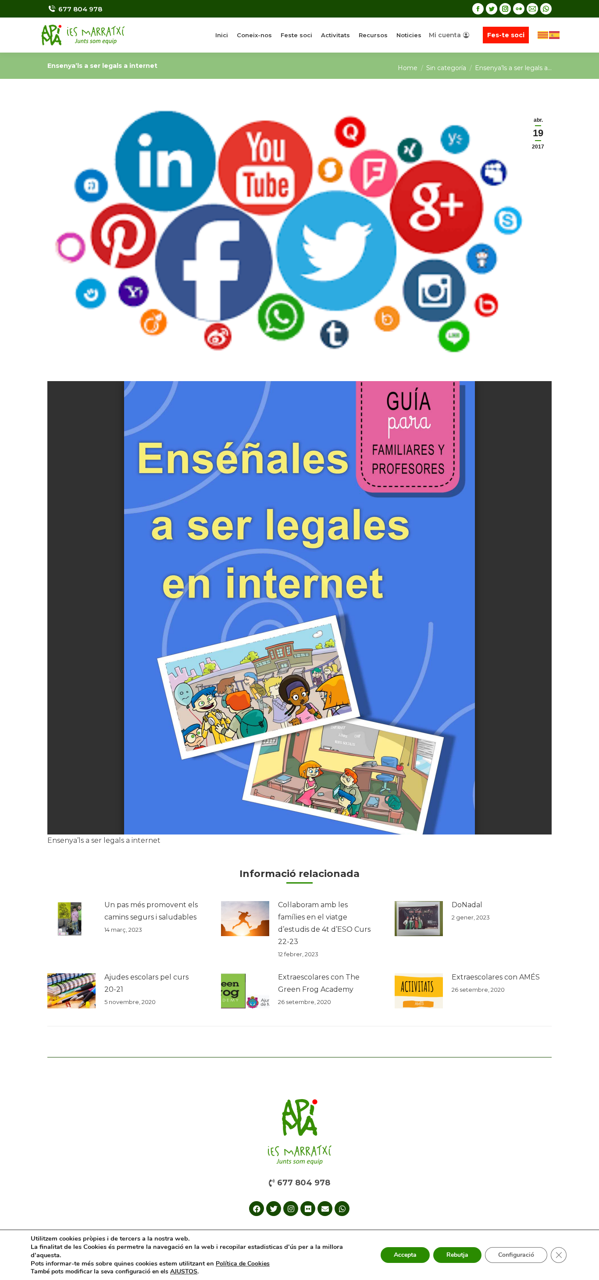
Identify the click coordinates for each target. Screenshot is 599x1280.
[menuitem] (221, 35)
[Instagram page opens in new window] (505, 8)
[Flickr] (307, 1208)
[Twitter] (273, 1208)
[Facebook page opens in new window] (478, 8)
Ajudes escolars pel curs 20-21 (146, 983)
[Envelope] (324, 1208)
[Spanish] (554, 34)
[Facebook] (256, 1208)
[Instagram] (290, 1208)
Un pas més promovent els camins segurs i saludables (151, 911)
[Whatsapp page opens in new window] (546, 8)
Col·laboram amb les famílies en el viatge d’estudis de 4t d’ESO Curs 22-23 (324, 923)
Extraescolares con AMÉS (496, 977)
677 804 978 (80, 9)
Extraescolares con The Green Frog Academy (319, 983)
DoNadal (467, 905)
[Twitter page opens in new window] (491, 8)
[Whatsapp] (342, 1208)
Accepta (405, 1255)
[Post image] (71, 918)
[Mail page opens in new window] (532, 8)
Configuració (516, 1255)
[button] (299, 1183)
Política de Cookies (243, 1263)
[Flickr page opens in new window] (518, 8)
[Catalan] (543, 34)
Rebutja (457, 1255)
